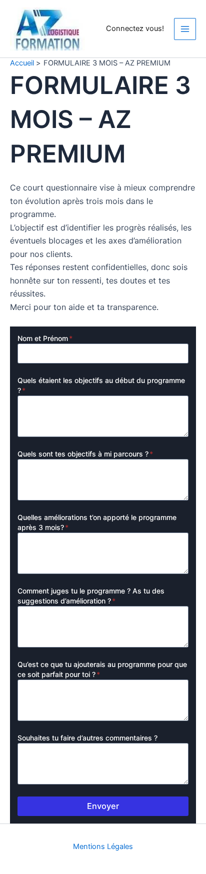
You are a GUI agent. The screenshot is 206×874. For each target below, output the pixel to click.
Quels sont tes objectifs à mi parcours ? (85, 454)
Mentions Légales (103, 846)
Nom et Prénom (45, 338)
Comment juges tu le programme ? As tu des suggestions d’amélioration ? (91, 595)
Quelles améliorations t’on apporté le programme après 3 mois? (97, 522)
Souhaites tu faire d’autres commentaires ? (88, 738)
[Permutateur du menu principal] (185, 29)
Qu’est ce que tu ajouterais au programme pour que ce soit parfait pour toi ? (102, 669)
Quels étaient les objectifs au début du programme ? (101, 385)
